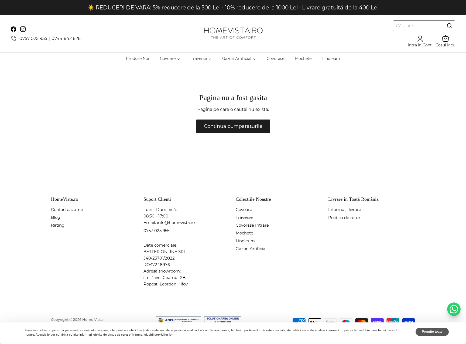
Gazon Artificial (251, 248)
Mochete (244, 233)
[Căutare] (449, 26)
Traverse (244, 217)
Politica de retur (344, 217)
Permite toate (432, 331)
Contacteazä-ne (67, 209)
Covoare (244, 209)
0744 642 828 (66, 38)
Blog (55, 217)
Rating (57, 225)
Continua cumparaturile (233, 126)
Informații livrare (344, 209)
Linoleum (245, 240)
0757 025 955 (33, 38)
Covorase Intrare (252, 225)
